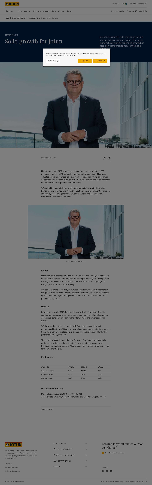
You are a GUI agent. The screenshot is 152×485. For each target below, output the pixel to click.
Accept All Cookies (100, 61)
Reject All (85, 61)
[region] (76, 58)
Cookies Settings (53, 61)
